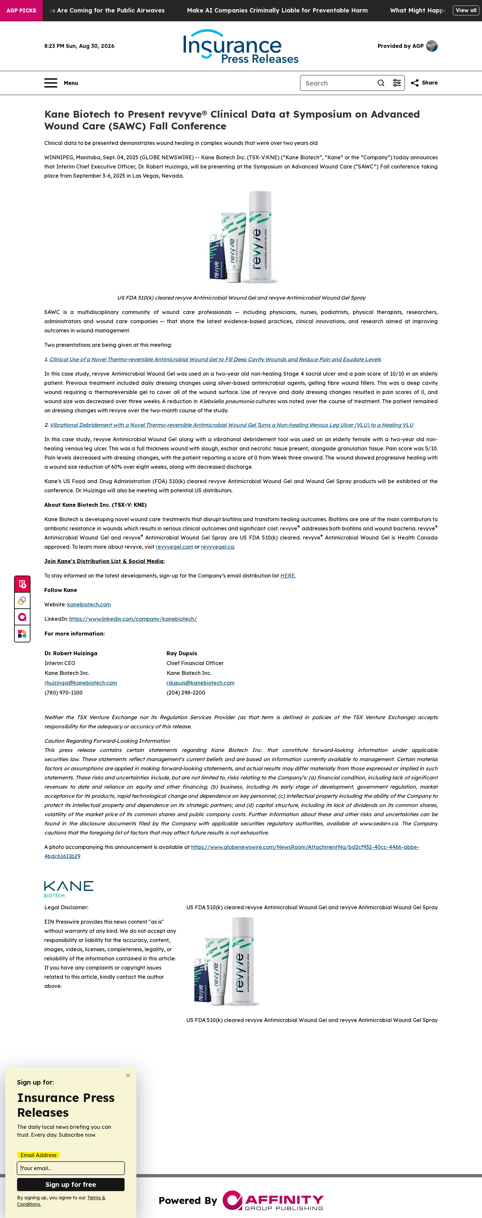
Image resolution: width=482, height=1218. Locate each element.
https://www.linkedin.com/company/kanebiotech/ (133, 619)
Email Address (38, 1155)
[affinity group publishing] (22, 617)
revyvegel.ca (217, 546)
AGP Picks (21, 10)
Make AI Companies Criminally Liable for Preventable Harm (277, 10)
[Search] (381, 82)
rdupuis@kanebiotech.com (200, 682)
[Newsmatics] (22, 633)
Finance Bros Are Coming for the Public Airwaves (90, 10)
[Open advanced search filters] (397, 82)
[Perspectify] (22, 601)
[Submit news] (22, 584)
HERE (287, 575)
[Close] (128, 1075)
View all (466, 10)
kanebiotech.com (89, 604)
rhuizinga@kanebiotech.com (81, 682)
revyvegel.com (174, 546)
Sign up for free (71, 1184)
